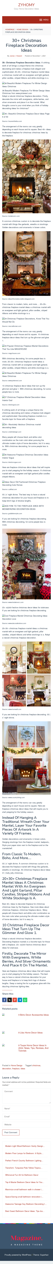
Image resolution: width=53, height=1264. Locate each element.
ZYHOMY (26, 5)
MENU (46, 20)
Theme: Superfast (40, 1254)
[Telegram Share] (20, 1000)
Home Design (16, 1065)
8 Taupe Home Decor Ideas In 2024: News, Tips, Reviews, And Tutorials (33, 1048)
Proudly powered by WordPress (18, 1254)
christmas (36, 1065)
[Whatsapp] (25, 1000)
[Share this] (4, 1000)
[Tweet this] (9, 1000)
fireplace (15, 1068)
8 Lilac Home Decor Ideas (30, 1032)
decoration (6, 1068)
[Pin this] (15, 1000)
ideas (23, 1068)
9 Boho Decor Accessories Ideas (33, 1014)
